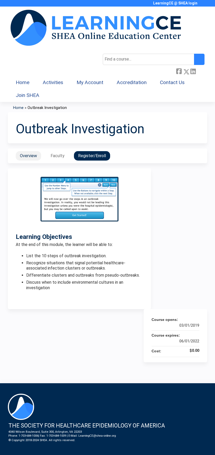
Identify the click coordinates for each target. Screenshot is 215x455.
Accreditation (132, 82)
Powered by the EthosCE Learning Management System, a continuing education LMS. (188, 446)
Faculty (57, 155)
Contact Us (172, 82)
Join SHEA (27, 95)
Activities (53, 82)
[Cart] (203, 5)
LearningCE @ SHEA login (175, 3)
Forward (200, 71)
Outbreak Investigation (47, 108)
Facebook (178, 71)
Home (22, 82)
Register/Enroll (92, 155)
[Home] (95, 28)
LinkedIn (193, 71)
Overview (28, 155)
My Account (90, 82)
